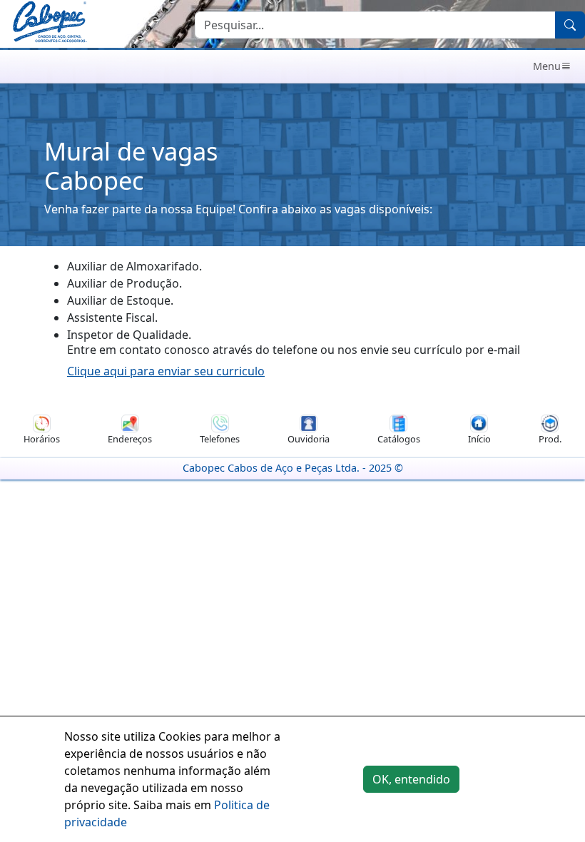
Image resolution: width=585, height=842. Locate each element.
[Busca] (570, 25)
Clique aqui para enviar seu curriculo (166, 371)
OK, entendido (411, 779)
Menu (547, 66)
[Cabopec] (281, 66)
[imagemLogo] (49, 23)
